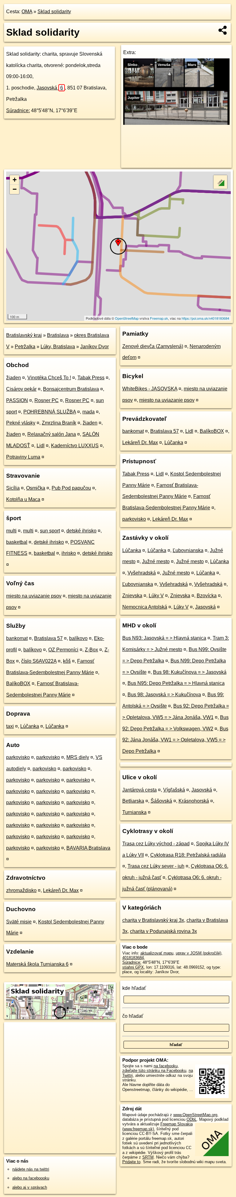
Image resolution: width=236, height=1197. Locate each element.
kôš (67, 661)
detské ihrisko (81, 530)
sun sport (50, 530)
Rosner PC (46, 400)
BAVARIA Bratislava (88, 848)
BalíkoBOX (18, 683)
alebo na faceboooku (30, 1178)
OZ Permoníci (63, 649)
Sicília (13, 488)
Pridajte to (131, 1161)
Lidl (41, 445)
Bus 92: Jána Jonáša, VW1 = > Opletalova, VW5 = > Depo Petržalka (175, 740)
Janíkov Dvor (94, 346)
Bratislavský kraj (24, 335)
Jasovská (50, 87)
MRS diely (77, 757)
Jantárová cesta (139, 789)
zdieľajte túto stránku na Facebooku (154, 1070)
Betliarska (133, 801)
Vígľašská (174, 789)
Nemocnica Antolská (144, 607)
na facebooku (166, 1066)
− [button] (15, 189)
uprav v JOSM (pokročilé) (198, 953)
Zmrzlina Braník (59, 422)
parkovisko (18, 757)
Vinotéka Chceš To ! (49, 377)
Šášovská (161, 801)
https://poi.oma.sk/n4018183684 (205, 318)
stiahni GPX (133, 967)
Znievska (132, 595)
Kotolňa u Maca (23, 499)
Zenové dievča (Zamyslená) (152, 346)
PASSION (17, 400)
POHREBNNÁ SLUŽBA (49, 411)
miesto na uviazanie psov (33, 595)
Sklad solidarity (54, 11)
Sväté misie (19, 921)
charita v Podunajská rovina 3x (163, 931)
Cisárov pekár (21, 389)
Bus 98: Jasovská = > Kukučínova (164, 694)
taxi (10, 726)
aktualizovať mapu (156, 953)
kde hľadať (134, 988)
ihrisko (68, 553)
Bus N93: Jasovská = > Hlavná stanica (164, 638)
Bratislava (58, 335)
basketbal (16, 542)
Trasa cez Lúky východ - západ (156, 843)
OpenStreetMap (127, 318)
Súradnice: (18, 110)
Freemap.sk (159, 318)
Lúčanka (29, 726)
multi (11, 530)
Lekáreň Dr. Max (61, 890)
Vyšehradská (142, 572)
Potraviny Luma (23, 457)
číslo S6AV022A (39, 661)
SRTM (148, 1157)
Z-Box (91, 649)
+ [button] (15, 180)
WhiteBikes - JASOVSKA (149, 388)
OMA (27, 11)
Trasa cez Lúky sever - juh (156, 866)
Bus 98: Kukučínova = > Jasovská (189, 672)
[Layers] (220, 182)
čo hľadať (132, 1016)
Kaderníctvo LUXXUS (75, 445)
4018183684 (133, 957)
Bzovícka (207, 595)
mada (88, 411)
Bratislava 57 (48, 638)
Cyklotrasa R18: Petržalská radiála (188, 855)
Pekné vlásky (20, 422)
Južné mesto (156, 561)
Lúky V (156, 595)
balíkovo (78, 638)
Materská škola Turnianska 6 (37, 964)
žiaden (13, 377)
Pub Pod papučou (71, 488)
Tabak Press (90, 377)
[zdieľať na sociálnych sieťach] (223, 30)
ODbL (192, 1119)
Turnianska (134, 812)
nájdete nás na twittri (30, 1169)
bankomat (17, 638)
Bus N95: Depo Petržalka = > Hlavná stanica (176, 683)
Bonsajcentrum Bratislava (71, 389)
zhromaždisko (21, 890)
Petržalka (25, 346)
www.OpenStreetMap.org (195, 1114)
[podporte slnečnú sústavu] (176, 123)
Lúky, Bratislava (58, 346)
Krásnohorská (194, 801)
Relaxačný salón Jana (51, 434)
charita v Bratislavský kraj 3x (153, 920)
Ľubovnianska (188, 550)
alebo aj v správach (29, 1187)
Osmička (35, 488)
